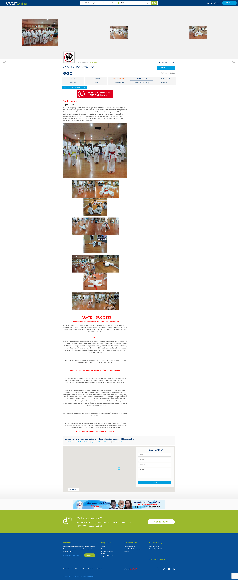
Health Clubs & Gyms (82, 442)
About (103, 547)
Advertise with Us (129, 547)
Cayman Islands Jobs (108, 556)
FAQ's (75, 569)
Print (172, 62)
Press (103, 553)
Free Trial (166, 67)
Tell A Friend (164, 62)
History (103, 549)
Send (155, 483)
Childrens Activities (119, 442)
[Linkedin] (71, 73)
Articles (82, 569)
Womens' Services (104, 442)
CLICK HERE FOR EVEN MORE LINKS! (74, 88)
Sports (94, 442)
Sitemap (99, 569)
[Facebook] (64, 73)
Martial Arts (69, 442)
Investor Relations (107, 551)
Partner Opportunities (156, 549)
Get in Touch (161, 521)
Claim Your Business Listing (132, 549)
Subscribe (89, 555)
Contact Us (67, 569)
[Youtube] (169, 569)
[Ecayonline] (16, 3)
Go (155, 3)
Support (90, 569)
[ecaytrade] (130, 568)
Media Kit (127, 551)
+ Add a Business (229, 3)
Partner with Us (154, 547)
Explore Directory (156, 559)
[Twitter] (67, 73)
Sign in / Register (215, 3)
